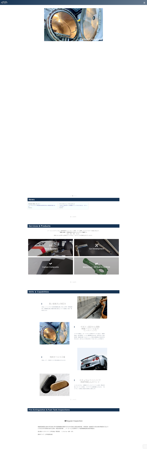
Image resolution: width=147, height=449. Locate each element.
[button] (144, 2)
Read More (30, 207)
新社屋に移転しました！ (34, 203)
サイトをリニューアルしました (67, 203)
